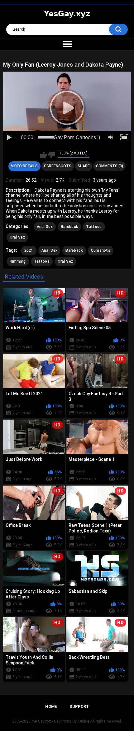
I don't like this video (51, 155)
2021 (28, 250)
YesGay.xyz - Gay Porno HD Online (60, 721)
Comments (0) (109, 166)
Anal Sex (45, 226)
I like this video (43, 155)
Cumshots (100, 250)
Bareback (69, 226)
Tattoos (94, 226)
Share (84, 166)
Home (51, 706)
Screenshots (57, 166)
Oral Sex (17, 237)
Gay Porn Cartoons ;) (77, 137)
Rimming (18, 261)
